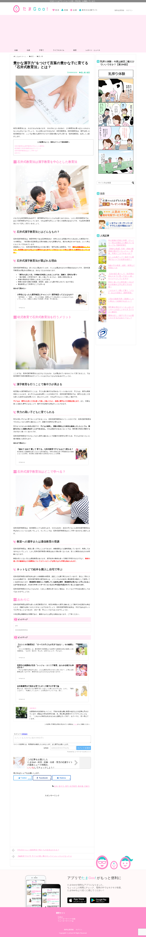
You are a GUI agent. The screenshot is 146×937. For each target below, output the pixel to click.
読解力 (87, 786)
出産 (28, 50)
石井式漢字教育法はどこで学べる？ (26, 150)
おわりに (18, 153)
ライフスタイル (58, 50)
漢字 (67, 786)
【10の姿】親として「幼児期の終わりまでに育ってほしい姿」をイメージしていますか (121, 276)
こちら (75, 724)
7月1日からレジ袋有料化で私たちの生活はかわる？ (38, 850)
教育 (75, 50)
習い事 (83, 72)
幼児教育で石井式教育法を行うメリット (28, 148)
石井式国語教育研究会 (21, 629)
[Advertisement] (73, 31)
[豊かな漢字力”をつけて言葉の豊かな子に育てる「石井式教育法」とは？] (61, 777)
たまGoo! (70, 933)
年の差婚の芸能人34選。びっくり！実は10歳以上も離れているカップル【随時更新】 (121, 242)
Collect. (60, 917)
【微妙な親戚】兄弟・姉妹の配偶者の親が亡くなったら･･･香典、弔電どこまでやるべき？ (121, 251)
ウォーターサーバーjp (65, 921)
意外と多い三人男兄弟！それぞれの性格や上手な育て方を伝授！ (121, 284)
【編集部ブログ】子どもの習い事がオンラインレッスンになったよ (44, 856)
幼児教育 (73, 786)
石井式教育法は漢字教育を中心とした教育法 (29, 146)
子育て (41, 50)
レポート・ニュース (93, 50)
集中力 (61, 786)
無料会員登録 (119, 10)
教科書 (80, 786)
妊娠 (16, 50)
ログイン (129, 10)
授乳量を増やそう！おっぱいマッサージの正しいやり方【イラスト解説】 (121, 309)
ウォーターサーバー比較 (66, 919)
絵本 (56, 786)
